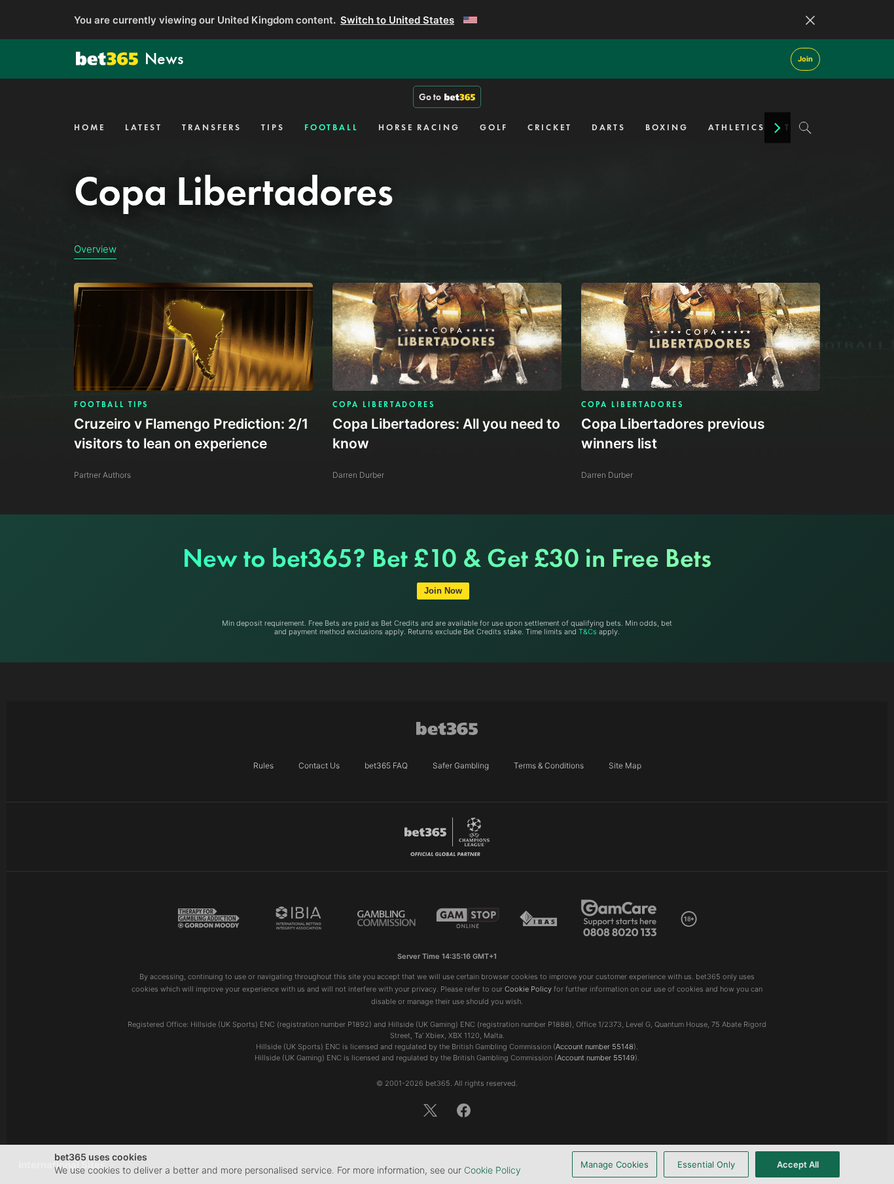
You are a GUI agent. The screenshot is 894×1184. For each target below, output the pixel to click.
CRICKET (549, 127)
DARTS (609, 127)
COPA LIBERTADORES (383, 404)
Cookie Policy (492, 1169)
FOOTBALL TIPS (111, 404)
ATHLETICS (736, 127)
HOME (89, 127)
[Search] (805, 127)
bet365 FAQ (386, 765)
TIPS (273, 127)
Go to (430, 97)
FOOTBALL (331, 127)
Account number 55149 (596, 1057)
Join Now (443, 591)
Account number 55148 (595, 1046)
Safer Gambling (461, 765)
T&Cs (588, 631)
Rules (263, 765)
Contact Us (319, 765)
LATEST (143, 127)
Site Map (625, 765)
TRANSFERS (211, 127)
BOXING (666, 127)
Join (805, 58)
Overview (95, 249)
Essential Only (706, 1164)
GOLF (494, 127)
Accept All (798, 1164)
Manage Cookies (615, 1164)
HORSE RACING (419, 127)
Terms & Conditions (549, 765)
